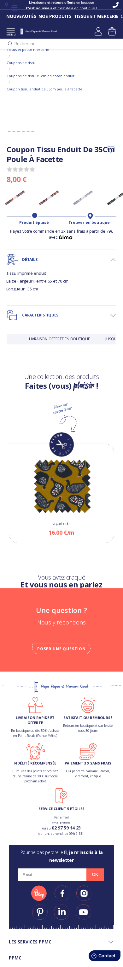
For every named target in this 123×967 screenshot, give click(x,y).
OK (95, 874)
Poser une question (61, 648)
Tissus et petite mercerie (28, 49)
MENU (10, 34)
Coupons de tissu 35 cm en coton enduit (40, 75)
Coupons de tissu (21, 62)
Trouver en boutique (89, 222)
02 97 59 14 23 (66, 828)
